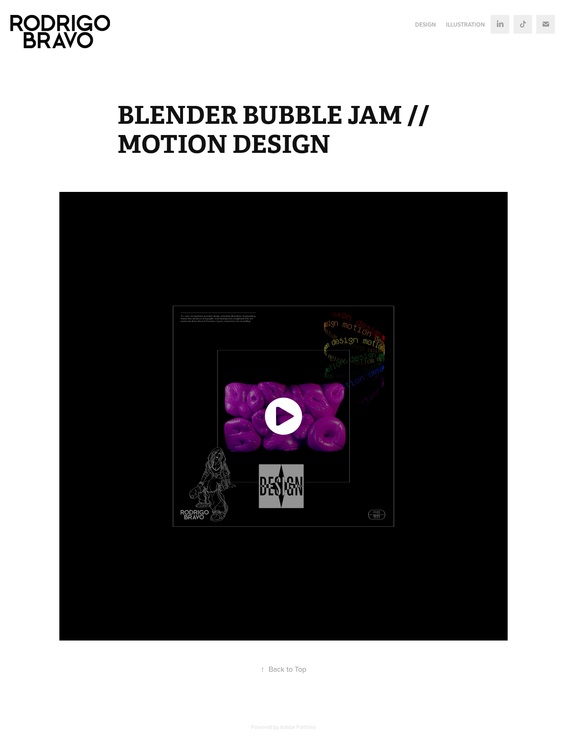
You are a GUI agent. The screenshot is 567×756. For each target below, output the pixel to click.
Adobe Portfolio (298, 727)
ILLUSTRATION (465, 24)
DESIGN (425, 24)
